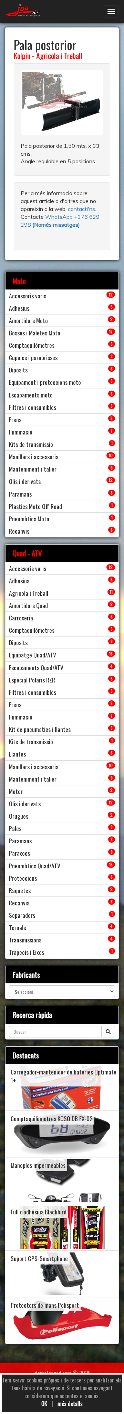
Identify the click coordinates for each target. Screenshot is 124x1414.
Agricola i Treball (59, 55)
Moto (19, 280)
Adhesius (19, 308)
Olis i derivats (25, 481)
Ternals (17, 927)
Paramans (20, 493)
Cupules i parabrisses (33, 357)
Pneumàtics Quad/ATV (34, 865)
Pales (15, 828)
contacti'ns (81, 208)
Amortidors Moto (28, 320)
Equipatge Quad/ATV (32, 654)
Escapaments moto (31, 394)
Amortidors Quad (28, 605)
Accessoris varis (27, 295)
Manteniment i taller (32, 468)
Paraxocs (19, 852)
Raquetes (20, 890)
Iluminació (20, 431)
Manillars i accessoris (33, 456)
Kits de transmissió (31, 444)
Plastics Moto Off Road (35, 506)
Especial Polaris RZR (32, 679)
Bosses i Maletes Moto (34, 332)
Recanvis (19, 530)
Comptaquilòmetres (31, 345)
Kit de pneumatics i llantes (40, 729)
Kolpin (22, 55)
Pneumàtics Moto (29, 518)
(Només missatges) (56, 224)
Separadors (22, 915)
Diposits (18, 369)
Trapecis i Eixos (26, 952)
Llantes (17, 753)
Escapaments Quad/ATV (36, 667)
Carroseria (21, 617)
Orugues (18, 815)
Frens (15, 419)
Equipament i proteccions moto (45, 382)
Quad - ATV (27, 553)
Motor (16, 791)
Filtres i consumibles (32, 407)
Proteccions (23, 878)
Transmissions (25, 939)
